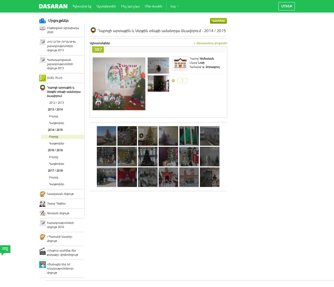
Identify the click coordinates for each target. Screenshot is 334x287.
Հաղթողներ (56, 123)
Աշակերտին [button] (106, 6)
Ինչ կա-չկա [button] (130, 6)
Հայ (173, 6)
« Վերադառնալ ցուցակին (210, 43)
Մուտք (286, 6)
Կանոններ (218, 20)
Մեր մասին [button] (153, 6)
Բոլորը (53, 116)
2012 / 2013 (56, 102)
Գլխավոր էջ (82, 6)
